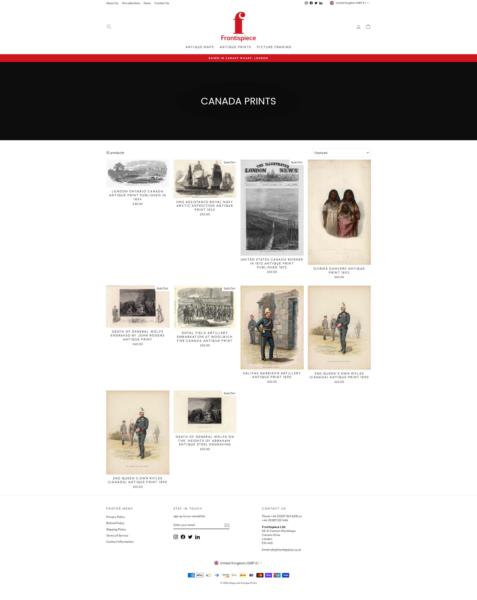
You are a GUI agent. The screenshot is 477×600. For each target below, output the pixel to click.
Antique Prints (235, 47)
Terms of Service (117, 535)
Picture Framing (274, 47)
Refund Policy (115, 523)
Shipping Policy (116, 529)
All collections (131, 3)
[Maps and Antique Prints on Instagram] (175, 537)
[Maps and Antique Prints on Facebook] (183, 537)
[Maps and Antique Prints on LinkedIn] (197, 537)
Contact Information (120, 541)
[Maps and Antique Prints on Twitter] (190, 537)
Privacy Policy (115, 517)
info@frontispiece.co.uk (285, 549)
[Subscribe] (227, 525)
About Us (112, 3)
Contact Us (161, 3)
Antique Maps (200, 47)
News (147, 3)
